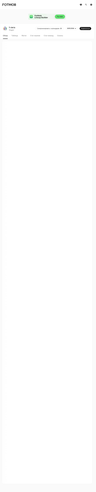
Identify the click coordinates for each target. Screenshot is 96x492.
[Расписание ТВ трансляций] (81, 5)
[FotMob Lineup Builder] (47, 17)
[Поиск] (86, 5)
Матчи (24, 36)
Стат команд (48, 36)
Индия (11, 30)
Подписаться (85, 28)
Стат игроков (35, 36)
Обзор (5, 36)
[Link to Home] (9, 5)
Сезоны (60, 36)
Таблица (14, 36)
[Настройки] (91, 5)
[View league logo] (5, 28)
